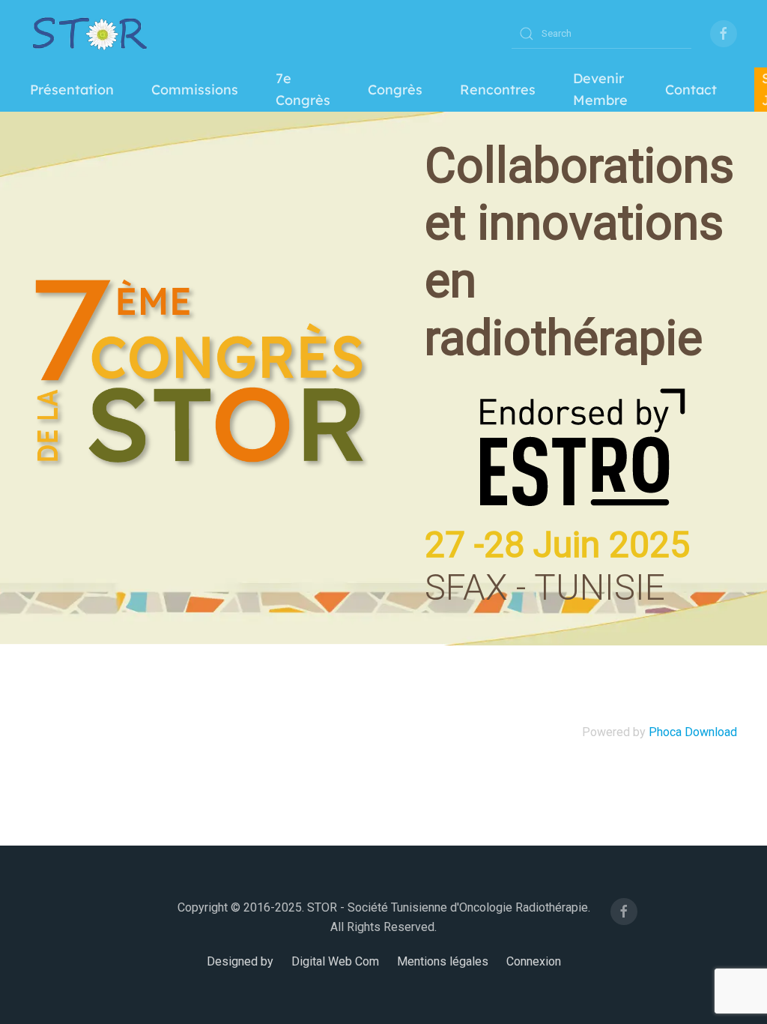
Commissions (194, 89)
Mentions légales (442, 961)
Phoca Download (693, 732)
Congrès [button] (395, 89)
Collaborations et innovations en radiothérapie (579, 252)
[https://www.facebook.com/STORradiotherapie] (723, 33)
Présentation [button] (72, 89)
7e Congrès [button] (303, 89)
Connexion (533, 961)
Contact (691, 89)
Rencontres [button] (498, 89)
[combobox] (601, 34)
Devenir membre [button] (600, 89)
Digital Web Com (335, 961)
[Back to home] (90, 33)
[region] (383, 378)
